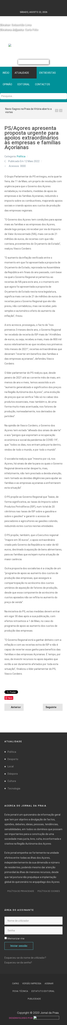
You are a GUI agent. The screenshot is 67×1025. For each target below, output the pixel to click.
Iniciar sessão (18, 945)
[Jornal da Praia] (33, 46)
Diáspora (13, 773)
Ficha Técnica (20, 991)
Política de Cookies (49, 891)
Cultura (12, 781)
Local (11, 766)
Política (21, 156)
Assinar (49, 983)
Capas (15, 983)
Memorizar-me (15, 938)
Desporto (13, 759)
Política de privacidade (20, 891)
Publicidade (34, 999)
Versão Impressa (31, 983)
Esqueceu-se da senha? (18, 962)
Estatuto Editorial (42, 991)
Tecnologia (14, 788)
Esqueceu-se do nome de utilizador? (25, 957)
